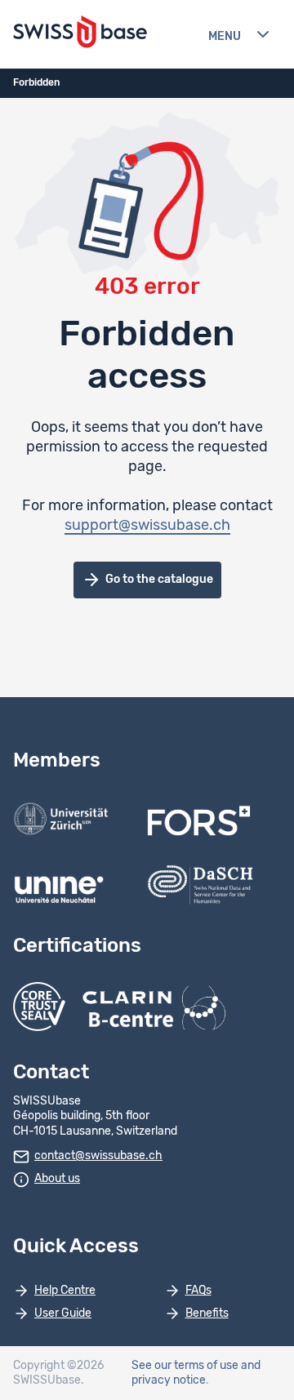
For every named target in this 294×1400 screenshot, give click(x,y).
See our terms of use (184, 1365)
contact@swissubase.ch (98, 1156)
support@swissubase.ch (147, 525)
